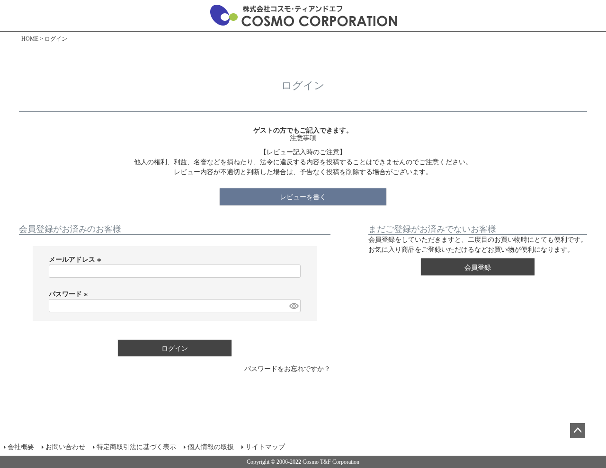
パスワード (69, 294)
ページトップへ (577, 430)
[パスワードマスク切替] (293, 306)
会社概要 (21, 446)
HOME (29, 38)
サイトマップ (265, 446)
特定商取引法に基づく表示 (136, 446)
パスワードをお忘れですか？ (287, 368)
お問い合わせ (65, 446)
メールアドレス (76, 259)
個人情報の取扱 (210, 446)
